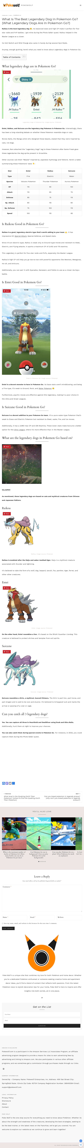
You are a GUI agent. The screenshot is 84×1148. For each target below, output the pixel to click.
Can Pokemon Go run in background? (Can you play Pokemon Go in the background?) (38, 855)
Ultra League (19, 430)
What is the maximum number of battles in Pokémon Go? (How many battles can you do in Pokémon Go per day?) (14, 855)
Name (5, 917)
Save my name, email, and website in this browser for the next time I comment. (30, 923)
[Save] (7, 72)
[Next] (80, 838)
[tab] (38, 861)
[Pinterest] (3, 1068)
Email (33, 917)
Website (61, 917)
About (4, 1104)
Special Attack (21, 236)
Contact (5, 1107)
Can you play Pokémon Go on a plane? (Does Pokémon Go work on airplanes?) (63, 854)
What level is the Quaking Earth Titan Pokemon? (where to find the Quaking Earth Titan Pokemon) (22, 797)
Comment (7, 887)
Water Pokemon (45, 388)
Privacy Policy (8, 1098)
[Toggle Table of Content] (23, 56)
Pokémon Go (17, 15)
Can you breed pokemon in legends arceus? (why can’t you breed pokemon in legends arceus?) (62, 797)
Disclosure (6, 1101)
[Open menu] (80, 5)
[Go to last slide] (4, 838)
